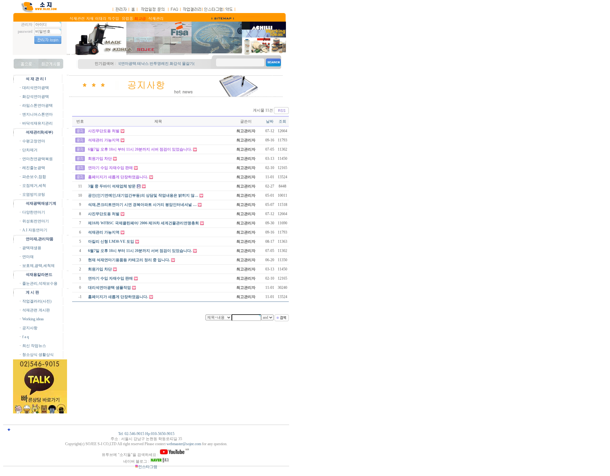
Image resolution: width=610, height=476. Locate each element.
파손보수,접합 (34, 176)
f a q (25, 337)
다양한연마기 (33, 212)
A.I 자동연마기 (34, 230)
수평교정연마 (33, 141)
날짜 (270, 121)
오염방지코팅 (33, 194)
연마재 (28, 257)
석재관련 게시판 (36, 310)
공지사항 (29, 328)
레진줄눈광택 (33, 168)
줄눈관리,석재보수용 (40, 283)
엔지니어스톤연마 (37, 114)
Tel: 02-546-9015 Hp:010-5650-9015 (146, 434)
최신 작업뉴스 (34, 345)
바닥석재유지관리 (37, 123)
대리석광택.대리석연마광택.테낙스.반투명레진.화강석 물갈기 (140, 63)
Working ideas (33, 319)
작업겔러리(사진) (36, 301)
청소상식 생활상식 (38, 354)
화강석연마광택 (35, 96)
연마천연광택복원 (37, 159)
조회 (282, 121)
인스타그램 (147, 467)
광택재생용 (31, 248)
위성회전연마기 (35, 221)
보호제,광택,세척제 (38, 265)
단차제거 (29, 150)
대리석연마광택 (35, 87)
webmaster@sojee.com (183, 444)
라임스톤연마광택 (37, 105)
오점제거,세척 (34, 185)
